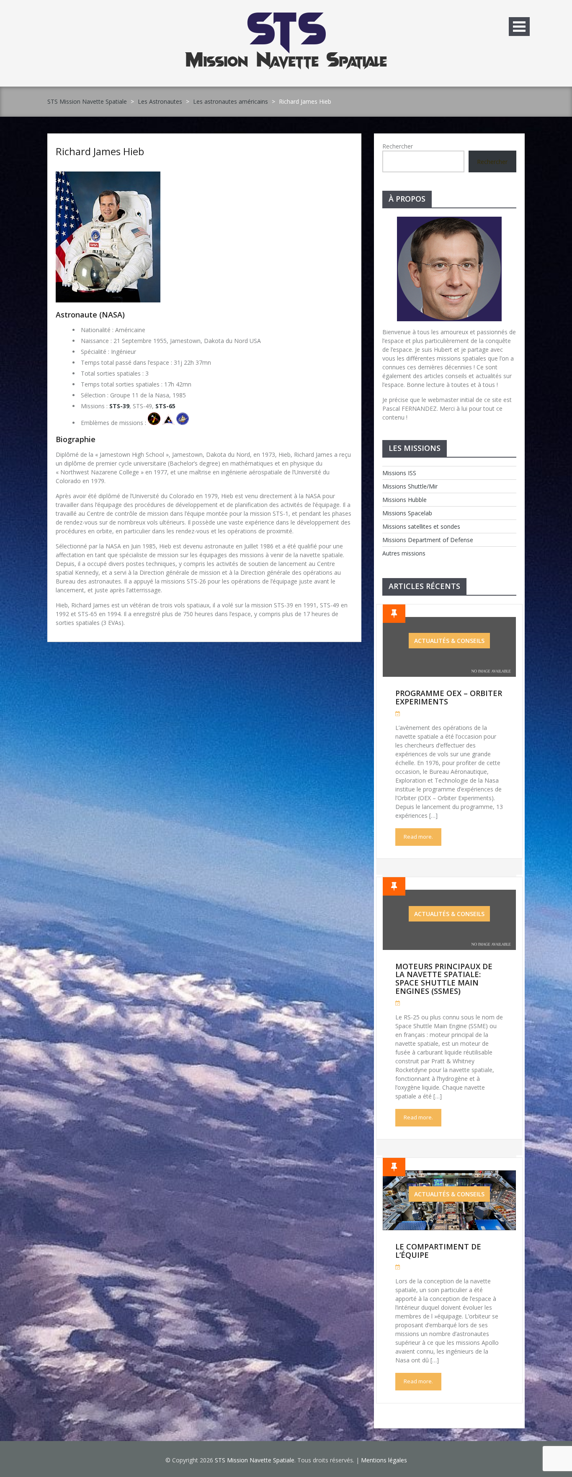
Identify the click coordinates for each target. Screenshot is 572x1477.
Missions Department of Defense (427, 540)
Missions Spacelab (407, 513)
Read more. (418, 836)
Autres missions (403, 553)
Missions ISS (399, 473)
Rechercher (397, 146)
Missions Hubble (404, 500)
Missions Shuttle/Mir (410, 486)
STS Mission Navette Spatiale (87, 101)
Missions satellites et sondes (421, 526)
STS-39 (119, 406)
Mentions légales (384, 1460)
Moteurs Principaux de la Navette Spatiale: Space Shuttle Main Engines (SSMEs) (443, 978)
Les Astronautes (160, 101)
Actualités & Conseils (449, 641)
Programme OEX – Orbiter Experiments (448, 697)
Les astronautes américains (230, 101)
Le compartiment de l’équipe (438, 1250)
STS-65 (165, 406)
